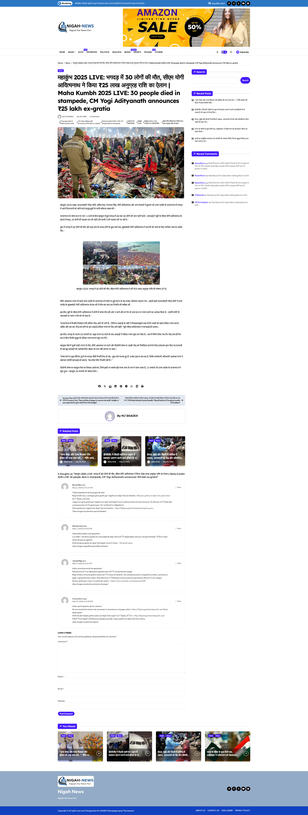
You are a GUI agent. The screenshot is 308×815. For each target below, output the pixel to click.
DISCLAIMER (227, 810)
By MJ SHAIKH (68, 116)
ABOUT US (200, 810)
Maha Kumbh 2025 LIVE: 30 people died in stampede (112, 122)
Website (61, 701)
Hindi (63, 440)
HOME (62, 52)
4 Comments (94, 116)
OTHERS (159, 52)
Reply (179, 487)
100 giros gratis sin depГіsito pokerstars (153, 495)
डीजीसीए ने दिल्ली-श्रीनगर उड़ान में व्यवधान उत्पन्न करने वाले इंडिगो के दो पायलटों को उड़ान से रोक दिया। (120, 458)
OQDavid (199, 195)
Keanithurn (200, 163)
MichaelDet (77, 599)
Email (61, 689)
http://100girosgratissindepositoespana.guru (134, 508)
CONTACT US (213, 810)
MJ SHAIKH (129, 416)
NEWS (71, 52)
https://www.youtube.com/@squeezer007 (128, 581)
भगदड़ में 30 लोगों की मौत (131, 122)
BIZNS (128, 51)
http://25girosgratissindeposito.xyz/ (149, 615)
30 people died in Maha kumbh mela (67, 122)
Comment (63, 641)
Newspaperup (114, 810)
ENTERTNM (92, 52)
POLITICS (104, 52)
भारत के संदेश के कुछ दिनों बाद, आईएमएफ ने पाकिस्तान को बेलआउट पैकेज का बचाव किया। (221, 130)
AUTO (81, 51)
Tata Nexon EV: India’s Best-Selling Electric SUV (228, 175)
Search (201, 71)
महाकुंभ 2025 (140, 122)
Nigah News (71, 791)
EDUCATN (116, 52)
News (61, 71)
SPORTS (137, 52)
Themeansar (128, 810)
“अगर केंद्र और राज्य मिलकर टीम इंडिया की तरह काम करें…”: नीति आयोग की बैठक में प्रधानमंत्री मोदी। (77, 458)
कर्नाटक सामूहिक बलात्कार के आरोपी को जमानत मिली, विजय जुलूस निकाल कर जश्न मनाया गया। (222, 139)
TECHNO (149, 51)
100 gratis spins (125, 543)
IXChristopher (202, 202)
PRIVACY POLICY (242, 810)
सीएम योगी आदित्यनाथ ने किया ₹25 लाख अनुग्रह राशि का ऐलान (173, 122)
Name (61, 676)
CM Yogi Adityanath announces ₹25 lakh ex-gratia (89, 122)
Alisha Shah (68, 462)
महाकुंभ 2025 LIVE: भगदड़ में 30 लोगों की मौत (151, 122)
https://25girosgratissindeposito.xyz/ (147, 609)
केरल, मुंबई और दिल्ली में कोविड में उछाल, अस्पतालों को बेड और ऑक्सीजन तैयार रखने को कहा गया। (165, 458)
